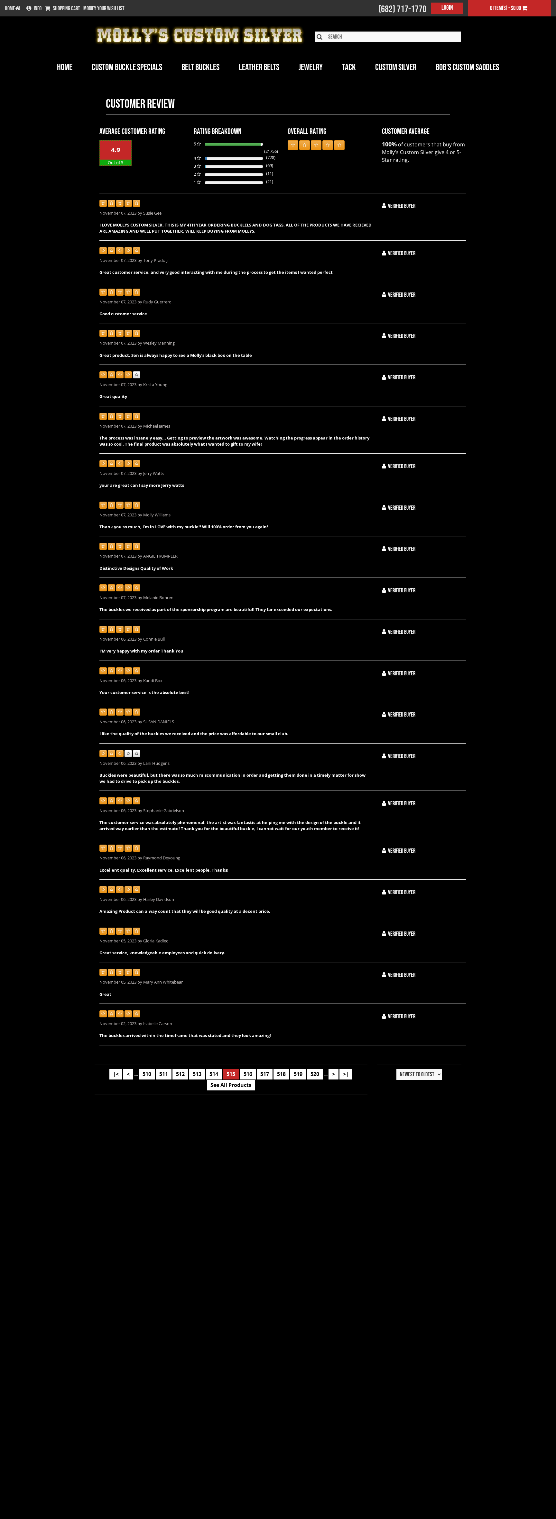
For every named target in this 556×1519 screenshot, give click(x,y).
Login (447, 8)
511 (163, 1074)
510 (147, 1074)
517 (264, 1074)
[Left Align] (293, 145)
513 (197, 1074)
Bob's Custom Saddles (467, 67)
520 (314, 1074)
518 (281, 1074)
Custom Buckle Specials (127, 67)
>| (346, 1074)
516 (248, 1074)
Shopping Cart (66, 8)
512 (180, 1074)
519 (298, 1074)
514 (213, 1074)
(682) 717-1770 (402, 9)
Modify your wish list (104, 8)
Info (38, 8)
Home (64, 67)
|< (116, 1074)
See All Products (230, 1084)
